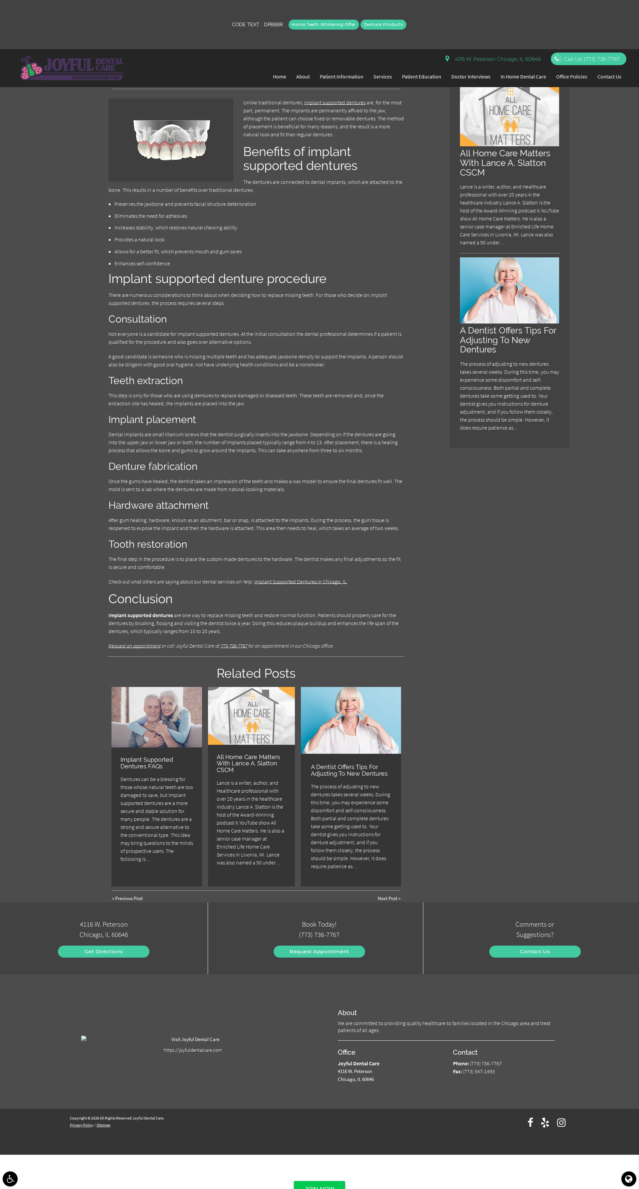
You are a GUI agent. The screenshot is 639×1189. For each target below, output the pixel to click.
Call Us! (592, 59)
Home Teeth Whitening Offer (324, 24)
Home (279, 76)
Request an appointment (134, 645)
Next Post (387, 898)
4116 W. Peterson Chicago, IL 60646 (496, 59)
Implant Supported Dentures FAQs (146, 763)
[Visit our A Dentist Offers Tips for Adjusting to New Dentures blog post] (351, 720)
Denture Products (383, 24)
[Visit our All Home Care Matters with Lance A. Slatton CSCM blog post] (251, 716)
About (303, 76)
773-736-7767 (234, 645)
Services (382, 76)
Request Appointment (319, 951)
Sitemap (103, 1125)
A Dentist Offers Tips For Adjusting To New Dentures (349, 770)
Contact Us (609, 76)
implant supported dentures (334, 102)
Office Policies (571, 76)
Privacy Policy (81, 1125)
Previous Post (129, 898)
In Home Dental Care (523, 76)
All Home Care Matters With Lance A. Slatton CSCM (248, 763)
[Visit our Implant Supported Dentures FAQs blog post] (156, 717)
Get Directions (104, 951)
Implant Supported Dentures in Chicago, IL (300, 581)
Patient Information (341, 76)
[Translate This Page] (628, 1178)
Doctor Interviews (471, 76)
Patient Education (421, 76)
